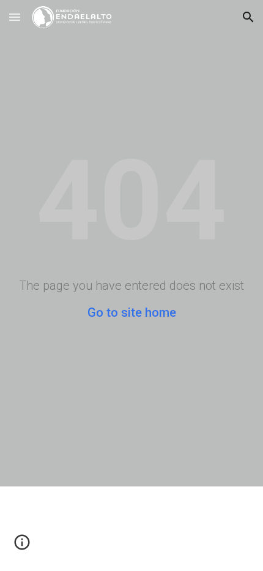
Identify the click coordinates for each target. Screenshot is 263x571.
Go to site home (131, 312)
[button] (14, 17)
